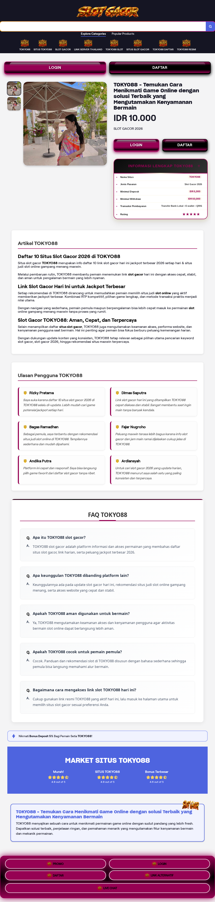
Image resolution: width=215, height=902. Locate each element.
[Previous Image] (26, 124)
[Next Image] (103, 124)
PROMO (58, 863)
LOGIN (55, 67)
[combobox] (103, 26)
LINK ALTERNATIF (162, 877)
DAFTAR (160, 67)
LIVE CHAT (110, 889)
